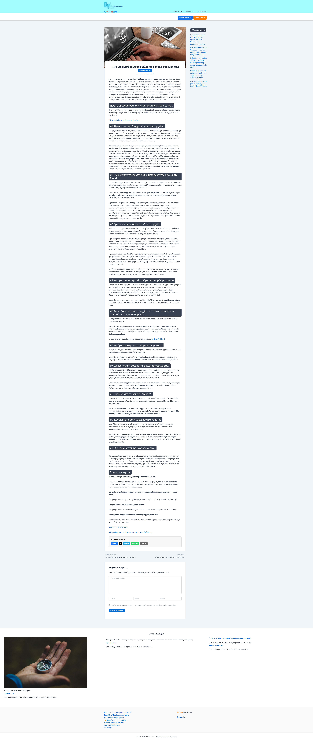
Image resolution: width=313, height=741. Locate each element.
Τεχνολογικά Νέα (145, 71)
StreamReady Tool (200, 17)
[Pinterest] (112, 12)
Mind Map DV (178, 12)
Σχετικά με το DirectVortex (114, 723)
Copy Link (143, 543)
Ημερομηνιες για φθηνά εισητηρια (17, 690)
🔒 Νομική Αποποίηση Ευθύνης (116, 720)
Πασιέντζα (108, 728)
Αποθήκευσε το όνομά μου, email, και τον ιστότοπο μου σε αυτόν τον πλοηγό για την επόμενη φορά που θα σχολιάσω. (143, 605)
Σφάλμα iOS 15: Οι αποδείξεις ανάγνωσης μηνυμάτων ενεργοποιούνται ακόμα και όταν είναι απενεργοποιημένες (149, 640)
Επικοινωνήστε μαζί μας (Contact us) (117, 712)
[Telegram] (105, 12)
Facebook (114, 543)
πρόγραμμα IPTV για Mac (118, 527)
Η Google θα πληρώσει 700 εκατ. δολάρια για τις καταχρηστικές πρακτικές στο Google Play (198, 62)
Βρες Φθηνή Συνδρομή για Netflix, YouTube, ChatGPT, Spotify (116, 716)
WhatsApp (135, 543)
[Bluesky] (116, 12)
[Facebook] (110, 12)
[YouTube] (107, 12)
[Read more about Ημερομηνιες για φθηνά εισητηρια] (45, 662)
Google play (181, 717)
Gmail (221, 645)
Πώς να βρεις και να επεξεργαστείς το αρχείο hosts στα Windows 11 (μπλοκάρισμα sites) (197, 39)
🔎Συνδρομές (202, 12)
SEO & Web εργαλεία (185, 17)
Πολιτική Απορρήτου (112, 725)
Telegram (126, 543)
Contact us (190, 12)
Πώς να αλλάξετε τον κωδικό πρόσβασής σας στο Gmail (230, 642)
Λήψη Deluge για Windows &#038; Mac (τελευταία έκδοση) (130, 532)
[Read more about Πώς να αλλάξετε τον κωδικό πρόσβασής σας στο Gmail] (230, 638)
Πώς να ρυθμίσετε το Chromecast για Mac (124, 120)
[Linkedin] (114, 12)
